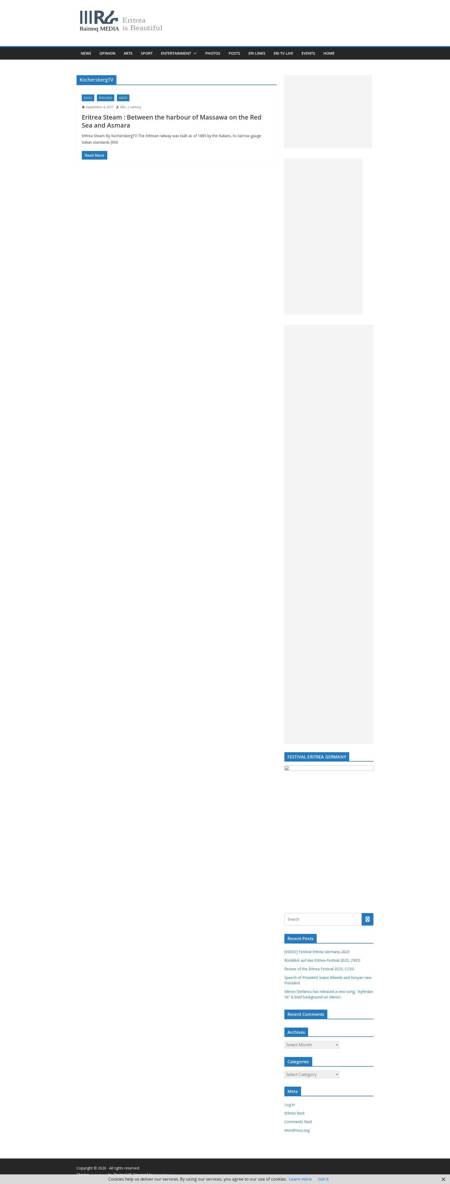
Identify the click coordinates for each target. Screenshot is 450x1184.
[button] (194, 53)
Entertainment (176, 53)
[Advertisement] (328, 111)
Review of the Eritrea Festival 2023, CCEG (319, 968)
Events (308, 53)
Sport (147, 53)
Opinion (107, 53)
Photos (212, 53)
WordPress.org (296, 1130)
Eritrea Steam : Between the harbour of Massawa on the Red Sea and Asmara (171, 121)
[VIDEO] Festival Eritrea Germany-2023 (316, 951)
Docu (88, 98)
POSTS (234, 53)
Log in (289, 1104)
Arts (128, 53)
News (86, 53)
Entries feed (294, 1113)
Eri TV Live (283, 53)
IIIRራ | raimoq (130, 107)
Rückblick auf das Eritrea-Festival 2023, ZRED (322, 960)
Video (123, 98)
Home (329, 53)
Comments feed (298, 1121)
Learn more (300, 1179)
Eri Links (256, 53)
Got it (323, 1179)
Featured (105, 98)
